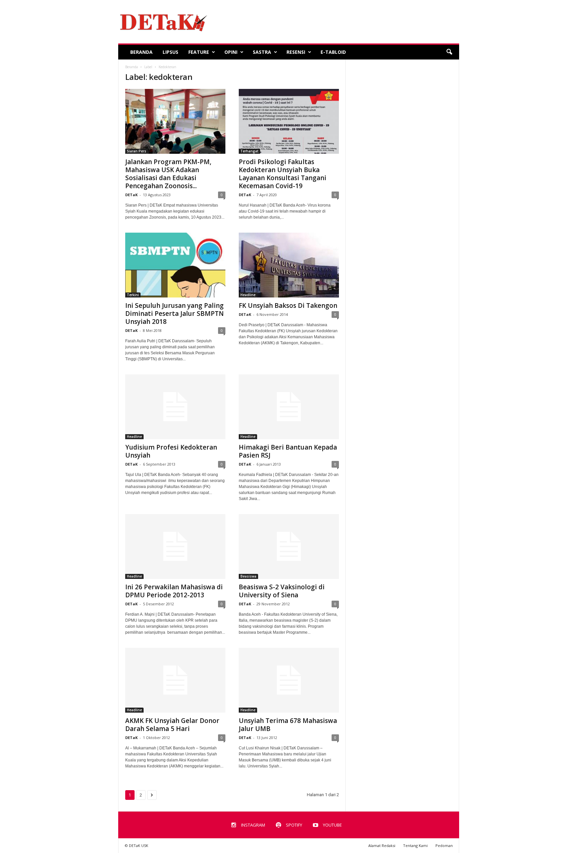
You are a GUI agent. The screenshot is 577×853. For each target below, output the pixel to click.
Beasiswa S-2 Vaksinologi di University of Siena (282, 591)
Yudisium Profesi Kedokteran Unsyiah (171, 451)
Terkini (133, 294)
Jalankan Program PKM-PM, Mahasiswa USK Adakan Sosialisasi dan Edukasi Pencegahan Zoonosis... (168, 173)
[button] (449, 52)
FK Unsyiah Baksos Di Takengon (288, 305)
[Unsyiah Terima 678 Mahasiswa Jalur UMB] (289, 680)
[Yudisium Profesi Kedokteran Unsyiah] (175, 406)
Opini (230, 52)
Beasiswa (248, 576)
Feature (198, 52)
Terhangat (249, 151)
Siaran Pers (136, 151)
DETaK (131, 194)
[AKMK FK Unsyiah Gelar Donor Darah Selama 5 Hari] (175, 680)
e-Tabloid (333, 52)
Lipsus (170, 52)
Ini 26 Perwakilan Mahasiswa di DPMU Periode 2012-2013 (174, 591)
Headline (247, 294)
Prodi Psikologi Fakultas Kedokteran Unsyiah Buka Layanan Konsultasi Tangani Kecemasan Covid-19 (282, 173)
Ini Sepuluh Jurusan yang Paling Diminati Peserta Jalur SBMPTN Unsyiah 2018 (174, 313)
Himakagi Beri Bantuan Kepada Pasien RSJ (288, 451)
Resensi (295, 52)
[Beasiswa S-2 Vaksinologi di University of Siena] (289, 546)
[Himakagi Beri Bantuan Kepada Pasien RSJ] (289, 406)
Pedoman (444, 845)
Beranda (141, 52)
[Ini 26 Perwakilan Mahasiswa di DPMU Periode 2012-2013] (175, 546)
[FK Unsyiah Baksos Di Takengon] (289, 265)
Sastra (262, 52)
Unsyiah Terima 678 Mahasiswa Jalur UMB (288, 724)
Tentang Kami (415, 845)
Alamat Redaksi (381, 845)
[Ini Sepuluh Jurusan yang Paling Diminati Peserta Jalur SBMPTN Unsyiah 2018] (175, 265)
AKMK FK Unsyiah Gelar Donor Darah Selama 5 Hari (172, 724)
